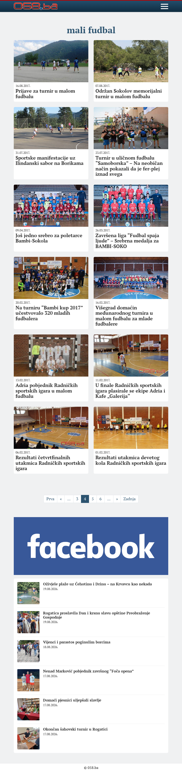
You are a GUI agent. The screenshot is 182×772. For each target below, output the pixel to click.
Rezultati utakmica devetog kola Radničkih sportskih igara (130, 460)
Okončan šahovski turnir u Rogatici (75, 729)
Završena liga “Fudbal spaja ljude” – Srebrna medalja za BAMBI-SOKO (127, 240)
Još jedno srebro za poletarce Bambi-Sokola (49, 238)
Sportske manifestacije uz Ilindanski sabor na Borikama (49, 160)
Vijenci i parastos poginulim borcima (76, 642)
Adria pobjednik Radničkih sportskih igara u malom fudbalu (47, 390)
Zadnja (129, 498)
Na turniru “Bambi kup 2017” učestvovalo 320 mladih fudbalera (49, 312)
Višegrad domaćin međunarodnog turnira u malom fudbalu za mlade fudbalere (124, 315)
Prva (50, 498)
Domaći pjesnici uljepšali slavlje (72, 700)
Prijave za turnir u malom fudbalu (45, 93)
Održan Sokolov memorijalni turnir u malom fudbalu (128, 93)
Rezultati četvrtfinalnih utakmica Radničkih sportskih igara (50, 462)
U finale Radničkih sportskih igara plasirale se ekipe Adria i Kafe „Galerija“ (130, 390)
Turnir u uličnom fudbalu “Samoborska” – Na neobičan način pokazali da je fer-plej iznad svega (129, 165)
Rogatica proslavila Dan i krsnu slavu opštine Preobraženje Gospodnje (96, 615)
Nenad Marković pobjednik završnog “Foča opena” (88, 671)
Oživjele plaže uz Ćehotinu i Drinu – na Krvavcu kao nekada (97, 583)
